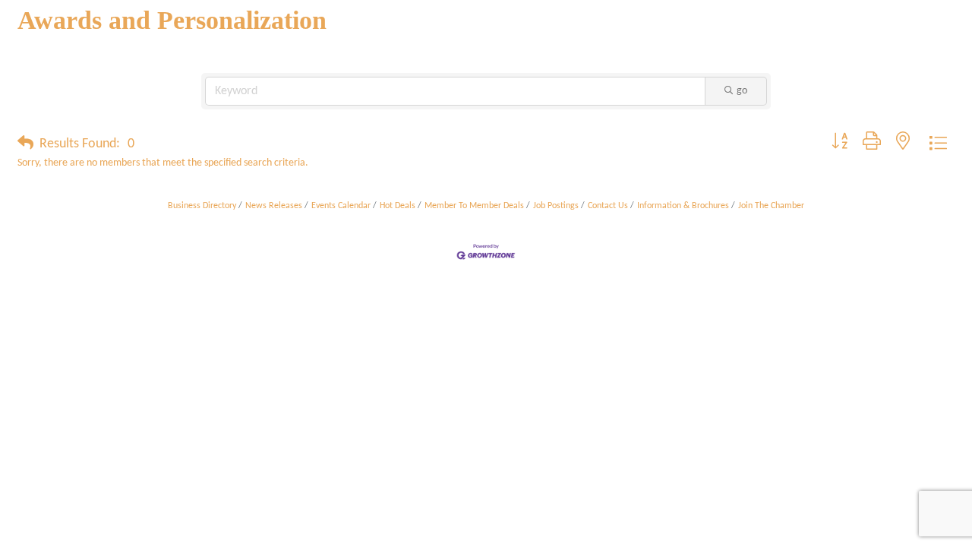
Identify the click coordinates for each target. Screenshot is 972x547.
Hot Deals (397, 205)
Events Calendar (341, 205)
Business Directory (202, 205)
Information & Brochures (683, 205)
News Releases (273, 205)
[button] (25, 144)
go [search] (742, 90)
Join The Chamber (771, 205)
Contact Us (608, 205)
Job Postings (556, 205)
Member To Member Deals (474, 205)
